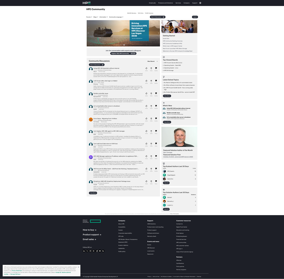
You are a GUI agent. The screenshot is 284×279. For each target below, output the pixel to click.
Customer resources (183, 221)
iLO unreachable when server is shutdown (179, 117)
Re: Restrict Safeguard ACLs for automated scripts (178, 82)
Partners (179, 257)
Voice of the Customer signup (184, 251)
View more (93, 193)
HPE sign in (179, 248)
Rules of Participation (174, 213)
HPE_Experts (170, 171)
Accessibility (121, 227)
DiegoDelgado (171, 175)
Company (187, 3)
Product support (91, 234)
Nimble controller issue (173, 112)
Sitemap (199, 276)
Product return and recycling (155, 227)
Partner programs (181, 269)
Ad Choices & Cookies (166, 276)
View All (166, 209)
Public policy (121, 251)
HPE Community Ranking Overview (173, 41)
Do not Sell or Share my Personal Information (184, 276)
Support (194, 3)
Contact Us (179, 224)
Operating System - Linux (171, 68)
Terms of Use (156, 276)
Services (178, 3)
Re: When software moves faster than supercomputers (179, 85)
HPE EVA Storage (168, 70)
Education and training (182, 230)
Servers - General (101, 82)
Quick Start (166, 38)
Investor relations (123, 245)
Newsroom (150, 254)
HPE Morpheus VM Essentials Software (104, 70)
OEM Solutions (151, 224)
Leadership (121, 248)
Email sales (88, 239)
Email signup (179, 233)
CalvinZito (170, 179)
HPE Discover (151, 248)
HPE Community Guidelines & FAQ (172, 43)
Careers (120, 230)
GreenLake (152, 3)
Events (149, 244)
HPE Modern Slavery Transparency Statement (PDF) (127, 241)
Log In (195, 17)
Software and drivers (153, 233)
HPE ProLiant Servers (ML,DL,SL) (103, 107)
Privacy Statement (17, 270)
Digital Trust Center (181, 227)
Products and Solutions (165, 3)
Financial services (181, 239)
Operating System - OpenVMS (172, 65)
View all (166, 183)
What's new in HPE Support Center (172, 46)
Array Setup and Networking (103, 95)
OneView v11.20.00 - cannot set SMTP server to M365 (178, 156)
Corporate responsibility (125, 233)
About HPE (121, 224)
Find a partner (180, 266)
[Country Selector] (200, 3)
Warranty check (151, 236)
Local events (150, 251)
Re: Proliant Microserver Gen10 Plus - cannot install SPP (179, 92)
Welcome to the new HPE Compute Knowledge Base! (177, 51)
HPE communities (181, 242)
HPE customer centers (182, 245)
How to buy (88, 230)
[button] (78, 267)
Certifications (180, 263)
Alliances (178, 260)
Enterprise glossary (181, 236)
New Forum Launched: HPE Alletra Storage (175, 48)
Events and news (153, 241)
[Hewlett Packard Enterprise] (96, 221)
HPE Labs (121, 236)
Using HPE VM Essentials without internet (178, 108)
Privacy (149, 276)
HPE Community (95, 9)
